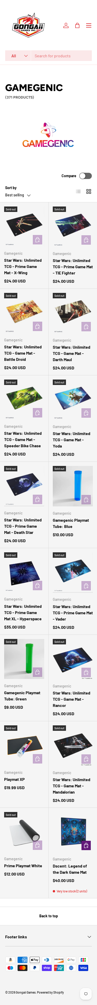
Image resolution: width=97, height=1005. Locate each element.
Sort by (11, 187)
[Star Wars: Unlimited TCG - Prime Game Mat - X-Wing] (24, 226)
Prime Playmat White (23, 865)
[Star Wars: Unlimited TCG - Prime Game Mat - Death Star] (24, 486)
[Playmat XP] (24, 745)
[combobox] (48, 55)
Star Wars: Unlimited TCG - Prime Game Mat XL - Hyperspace (23, 612)
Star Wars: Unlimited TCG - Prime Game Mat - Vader (73, 612)
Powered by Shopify (50, 992)
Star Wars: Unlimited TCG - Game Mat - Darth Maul (71, 353)
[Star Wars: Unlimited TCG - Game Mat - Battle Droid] (24, 313)
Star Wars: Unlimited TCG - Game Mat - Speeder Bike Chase (23, 439)
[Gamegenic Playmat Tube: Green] (24, 659)
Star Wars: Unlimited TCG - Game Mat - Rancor (71, 699)
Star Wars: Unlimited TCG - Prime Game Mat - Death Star (23, 526)
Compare (69, 176)
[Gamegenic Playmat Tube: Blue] (73, 486)
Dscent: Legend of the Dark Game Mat (70, 869)
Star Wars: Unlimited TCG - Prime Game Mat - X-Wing (23, 266)
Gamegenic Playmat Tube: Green (22, 695)
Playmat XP (14, 779)
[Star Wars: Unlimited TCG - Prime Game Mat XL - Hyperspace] (24, 572)
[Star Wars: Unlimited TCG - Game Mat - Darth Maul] (73, 313)
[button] (77, 25)
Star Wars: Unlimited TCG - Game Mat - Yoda (71, 439)
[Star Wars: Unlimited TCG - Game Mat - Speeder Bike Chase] (24, 400)
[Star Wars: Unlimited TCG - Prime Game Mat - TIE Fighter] (73, 226)
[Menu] (88, 25)
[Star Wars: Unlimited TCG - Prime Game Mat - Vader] (73, 572)
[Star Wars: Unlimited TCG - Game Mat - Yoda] (73, 400)
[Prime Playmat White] (24, 832)
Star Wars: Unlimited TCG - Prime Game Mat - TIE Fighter (73, 266)
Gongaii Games (26, 992)
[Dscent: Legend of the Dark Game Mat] (73, 832)
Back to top (48, 916)
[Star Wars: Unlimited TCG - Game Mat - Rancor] (73, 659)
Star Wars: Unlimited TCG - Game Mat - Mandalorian (71, 785)
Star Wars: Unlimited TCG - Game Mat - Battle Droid (23, 353)
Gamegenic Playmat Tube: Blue (71, 523)
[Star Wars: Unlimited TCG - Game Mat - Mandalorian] (73, 745)
